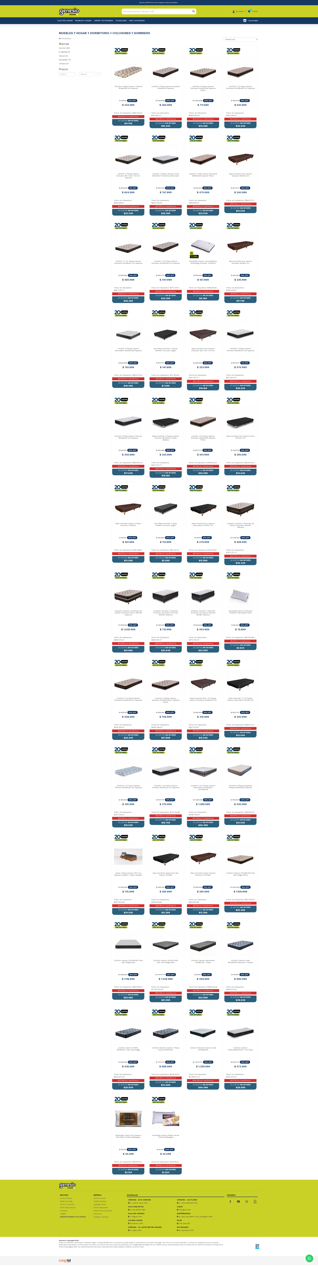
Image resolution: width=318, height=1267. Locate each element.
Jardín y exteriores (103, 21)
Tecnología (121, 21)
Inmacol (64, 63)
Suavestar (65, 60)
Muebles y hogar (83, 21)
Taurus (63, 56)
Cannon (64, 48)
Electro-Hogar (65, 21)
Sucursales (253, 21)
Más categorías (137, 21)
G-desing (64, 52)
